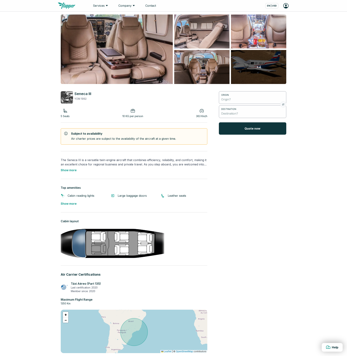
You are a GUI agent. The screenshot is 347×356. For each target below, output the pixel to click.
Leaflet (167, 351)
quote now (252, 128)
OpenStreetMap (184, 351)
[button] (65, 314)
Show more (69, 170)
